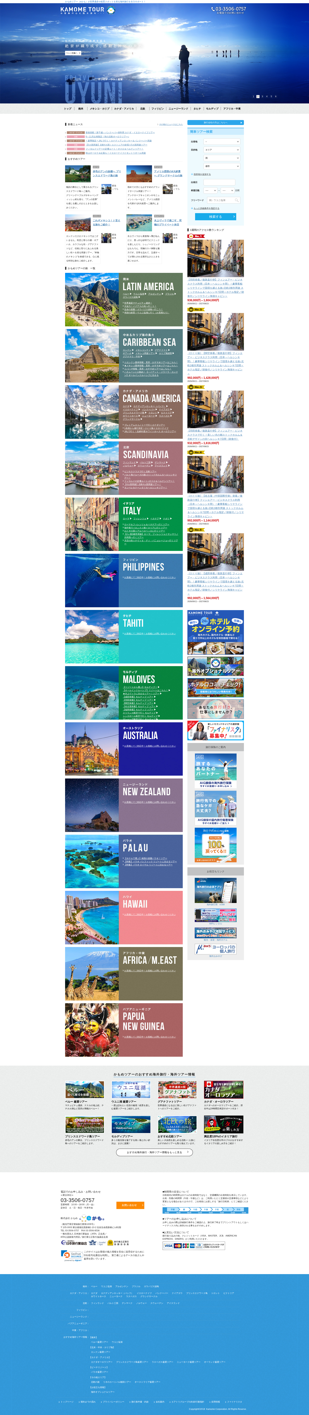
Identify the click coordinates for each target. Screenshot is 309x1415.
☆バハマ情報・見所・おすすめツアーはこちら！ (147, 369)
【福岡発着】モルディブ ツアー (138, 709)
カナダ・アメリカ (124, 108)
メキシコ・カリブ (99, 108)
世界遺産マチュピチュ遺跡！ (138, 303)
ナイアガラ (164, 409)
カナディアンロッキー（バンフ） (149, 406)
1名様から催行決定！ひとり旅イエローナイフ (146, 428)
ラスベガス (164, 416)
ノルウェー (128, 465)
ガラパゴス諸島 (130, 297)
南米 (80, 108)
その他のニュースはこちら (171, 124)
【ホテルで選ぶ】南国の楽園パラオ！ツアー (145, 858)
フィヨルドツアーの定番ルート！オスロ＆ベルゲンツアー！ (115, 149)
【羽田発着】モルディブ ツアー (138, 700)
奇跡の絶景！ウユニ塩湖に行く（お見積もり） (146, 312)
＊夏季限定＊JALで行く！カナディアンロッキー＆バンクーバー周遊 (119, 140)
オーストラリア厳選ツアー (147, 1382)
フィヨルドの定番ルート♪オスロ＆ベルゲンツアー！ (149, 481)
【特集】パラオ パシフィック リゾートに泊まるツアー (150, 861)
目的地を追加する (202, 174)
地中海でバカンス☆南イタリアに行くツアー (145, 527)
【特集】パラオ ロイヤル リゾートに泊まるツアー (148, 865)
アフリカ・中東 (232, 108)
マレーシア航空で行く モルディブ (139, 719)
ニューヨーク (148, 416)
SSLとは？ (72, 1263)
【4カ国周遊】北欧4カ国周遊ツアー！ (142, 484)
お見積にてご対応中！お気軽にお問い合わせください (150, 577)
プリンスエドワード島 (133, 412)
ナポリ (166, 518)
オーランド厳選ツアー (214, 1362)
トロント (152, 412)
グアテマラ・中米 (131, 356)
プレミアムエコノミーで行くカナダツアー (144, 425)
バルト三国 (145, 462)
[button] (72, 1256)
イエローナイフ (130, 409)
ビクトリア (166, 412)
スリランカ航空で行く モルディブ (139, 713)
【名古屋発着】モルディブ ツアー (139, 706)
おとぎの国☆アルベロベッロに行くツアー (144, 531)
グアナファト (161, 350)
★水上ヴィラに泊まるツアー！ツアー (141, 693)
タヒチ (197, 108)
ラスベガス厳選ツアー (162, 1362)
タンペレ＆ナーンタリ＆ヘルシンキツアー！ (145, 487)
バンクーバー (148, 409)
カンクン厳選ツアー (100, 1352)
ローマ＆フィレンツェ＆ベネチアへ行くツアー (146, 524)
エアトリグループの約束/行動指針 (187, 1402)
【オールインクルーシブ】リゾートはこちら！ (145, 690)
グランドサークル (131, 419)
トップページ (67, 1402)
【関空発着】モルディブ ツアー (138, 703)
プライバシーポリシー (113, 1402)
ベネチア (154, 518)
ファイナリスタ (234, 1402)
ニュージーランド (178, 108)
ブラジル (169, 294)
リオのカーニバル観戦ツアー (117, 1382)
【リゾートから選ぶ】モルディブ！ (140, 687)
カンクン (127, 350)
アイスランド (161, 465)
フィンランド (129, 462)
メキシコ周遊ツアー (145, 353)
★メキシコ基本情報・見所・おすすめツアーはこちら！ (151, 365)
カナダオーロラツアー (101, 1362)
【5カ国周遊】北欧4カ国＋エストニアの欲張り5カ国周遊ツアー (116, 145)
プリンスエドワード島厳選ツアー (132, 1362)
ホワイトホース (130, 416)
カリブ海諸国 (165, 353)
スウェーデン (144, 465)
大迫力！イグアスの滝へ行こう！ (140, 306)
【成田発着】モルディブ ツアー (138, 697)
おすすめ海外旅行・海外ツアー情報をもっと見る (154, 1152)
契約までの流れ (88, 1402)
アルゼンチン (154, 294)
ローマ (126, 518)
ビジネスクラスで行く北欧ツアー (140, 471)
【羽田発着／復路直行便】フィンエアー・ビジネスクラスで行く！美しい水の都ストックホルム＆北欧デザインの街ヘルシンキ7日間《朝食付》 (214, 434)
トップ (67, 108)
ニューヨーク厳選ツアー (188, 1362)
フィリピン (157, 108)
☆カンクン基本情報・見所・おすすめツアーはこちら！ (151, 362)
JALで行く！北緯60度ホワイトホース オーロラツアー (150, 431)
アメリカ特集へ (76, 53)
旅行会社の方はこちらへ (215, 122)
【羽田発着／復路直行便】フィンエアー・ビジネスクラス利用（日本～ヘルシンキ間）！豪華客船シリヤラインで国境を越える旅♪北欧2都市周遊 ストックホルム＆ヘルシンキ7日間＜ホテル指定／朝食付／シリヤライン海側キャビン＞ (215, 287)
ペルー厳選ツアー (99, 1342)
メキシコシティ (143, 350)
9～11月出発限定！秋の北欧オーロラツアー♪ (107, 136)
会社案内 (160, 1402)
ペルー (126, 294)
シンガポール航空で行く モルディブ (140, 716)
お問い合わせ (130, 1205)
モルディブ (212, 108)
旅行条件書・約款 (140, 1402)
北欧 (142, 108)
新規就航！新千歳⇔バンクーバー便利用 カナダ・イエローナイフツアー (120, 132)
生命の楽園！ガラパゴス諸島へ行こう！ (143, 309)
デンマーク (160, 462)
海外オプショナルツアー (103, 1392)
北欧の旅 (95, 1382)
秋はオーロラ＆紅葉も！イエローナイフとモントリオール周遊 (116, 153)
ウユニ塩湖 (138, 294)
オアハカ (127, 353)
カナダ (126, 406)
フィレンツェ (139, 518)
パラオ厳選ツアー (99, 1372)
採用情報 (215, 1402)
